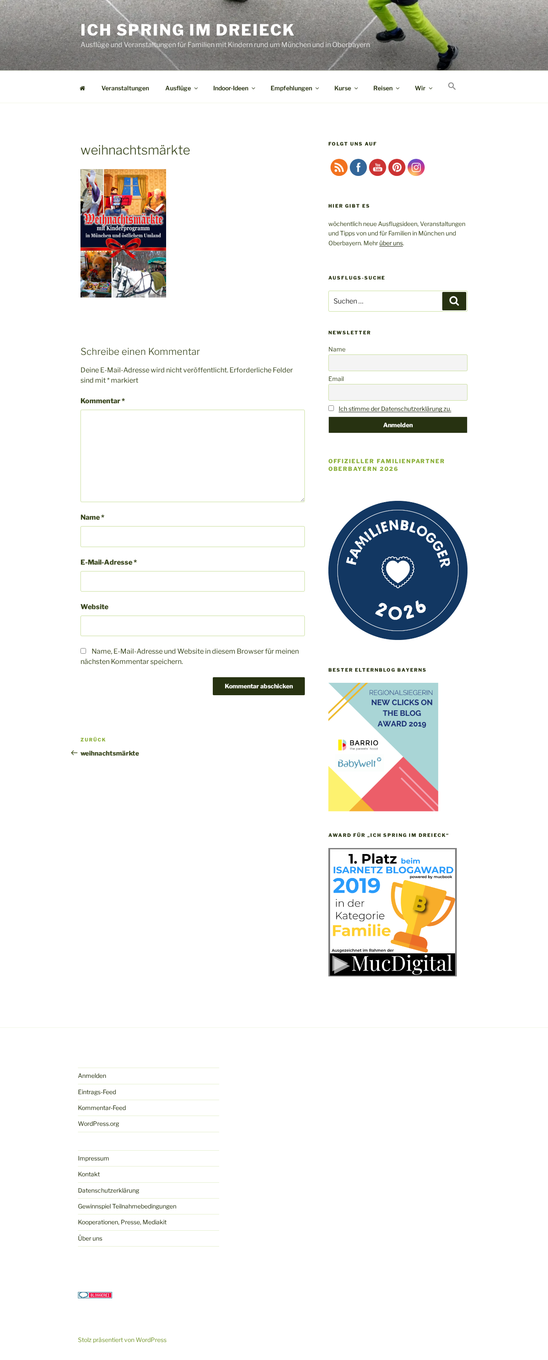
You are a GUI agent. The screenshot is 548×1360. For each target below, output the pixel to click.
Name (92, 517)
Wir (420, 88)
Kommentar (102, 401)
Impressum (93, 1158)
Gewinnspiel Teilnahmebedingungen (127, 1206)
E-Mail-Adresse (108, 562)
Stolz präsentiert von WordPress (122, 1339)
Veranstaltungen (125, 88)
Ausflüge (178, 88)
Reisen (383, 88)
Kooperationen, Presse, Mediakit (122, 1222)
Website (94, 607)
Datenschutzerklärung (108, 1190)
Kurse (342, 88)
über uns (391, 243)
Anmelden (92, 1075)
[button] (452, 86)
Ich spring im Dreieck (187, 30)
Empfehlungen (291, 88)
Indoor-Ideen (230, 88)
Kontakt (89, 1174)
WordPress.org (98, 1123)
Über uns (90, 1238)
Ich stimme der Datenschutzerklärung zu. (395, 408)
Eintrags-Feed (97, 1091)
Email (336, 378)
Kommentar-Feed (102, 1107)
